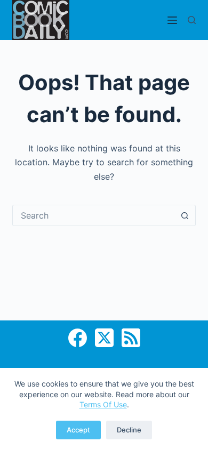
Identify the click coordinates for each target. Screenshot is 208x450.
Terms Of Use (103, 404)
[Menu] (172, 20)
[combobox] (93, 215)
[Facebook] (77, 337)
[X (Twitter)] (104, 337)
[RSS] (131, 337)
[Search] (192, 20)
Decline (129, 429)
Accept (78, 429)
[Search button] (185, 215)
